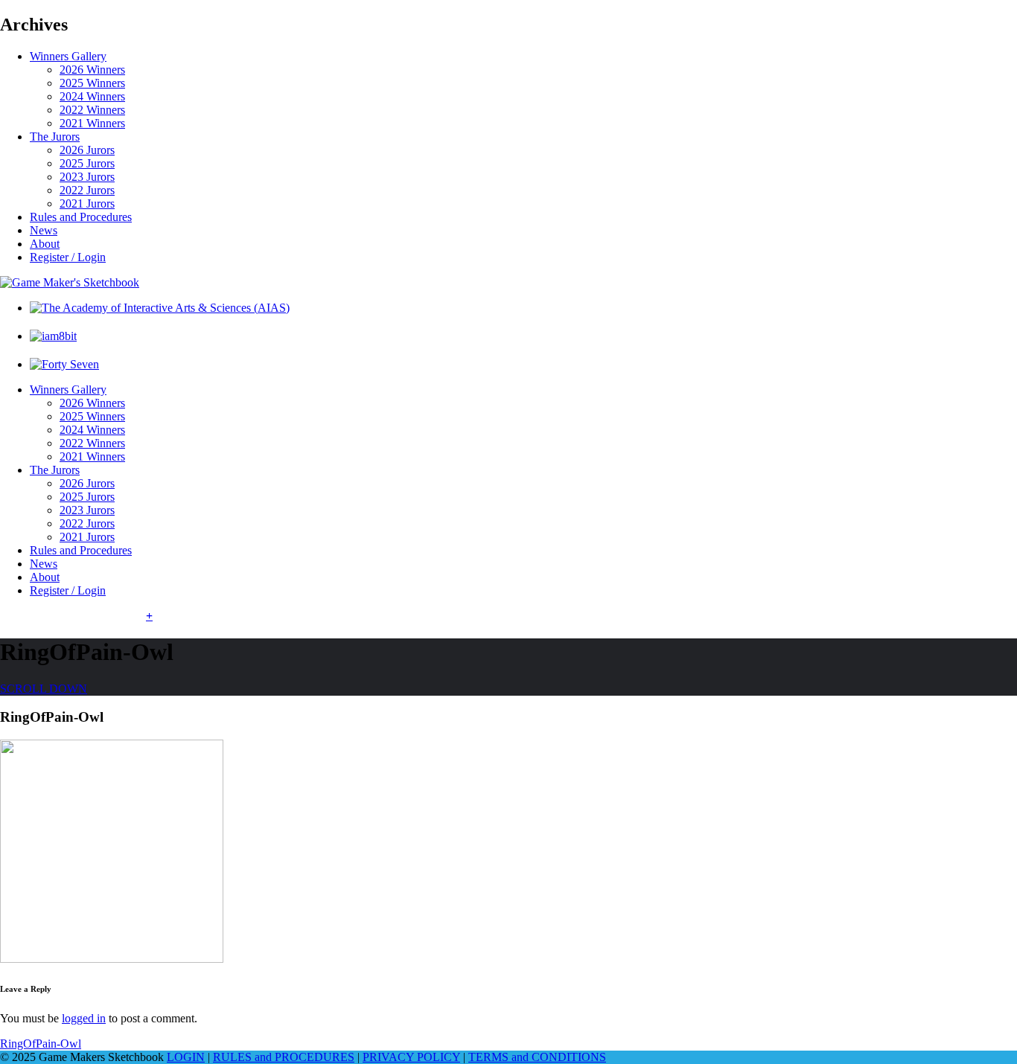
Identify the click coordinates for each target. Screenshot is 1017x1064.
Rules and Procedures (81, 217)
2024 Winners (92, 96)
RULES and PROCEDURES (283, 1057)
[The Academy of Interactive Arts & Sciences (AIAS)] (160, 307)
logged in (84, 1018)
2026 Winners (92, 69)
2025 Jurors (87, 163)
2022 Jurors (87, 190)
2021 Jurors (87, 203)
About (45, 243)
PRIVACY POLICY (411, 1057)
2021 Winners (92, 123)
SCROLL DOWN (43, 688)
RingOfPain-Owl (40, 1043)
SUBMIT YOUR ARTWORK (73, 615)
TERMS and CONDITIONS (537, 1057)
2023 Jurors (87, 176)
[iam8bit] (53, 336)
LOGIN (186, 1057)
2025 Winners (92, 83)
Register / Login (68, 257)
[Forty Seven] (64, 364)
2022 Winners (92, 109)
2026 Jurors (87, 150)
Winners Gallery (68, 56)
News (43, 230)
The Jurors (55, 136)
